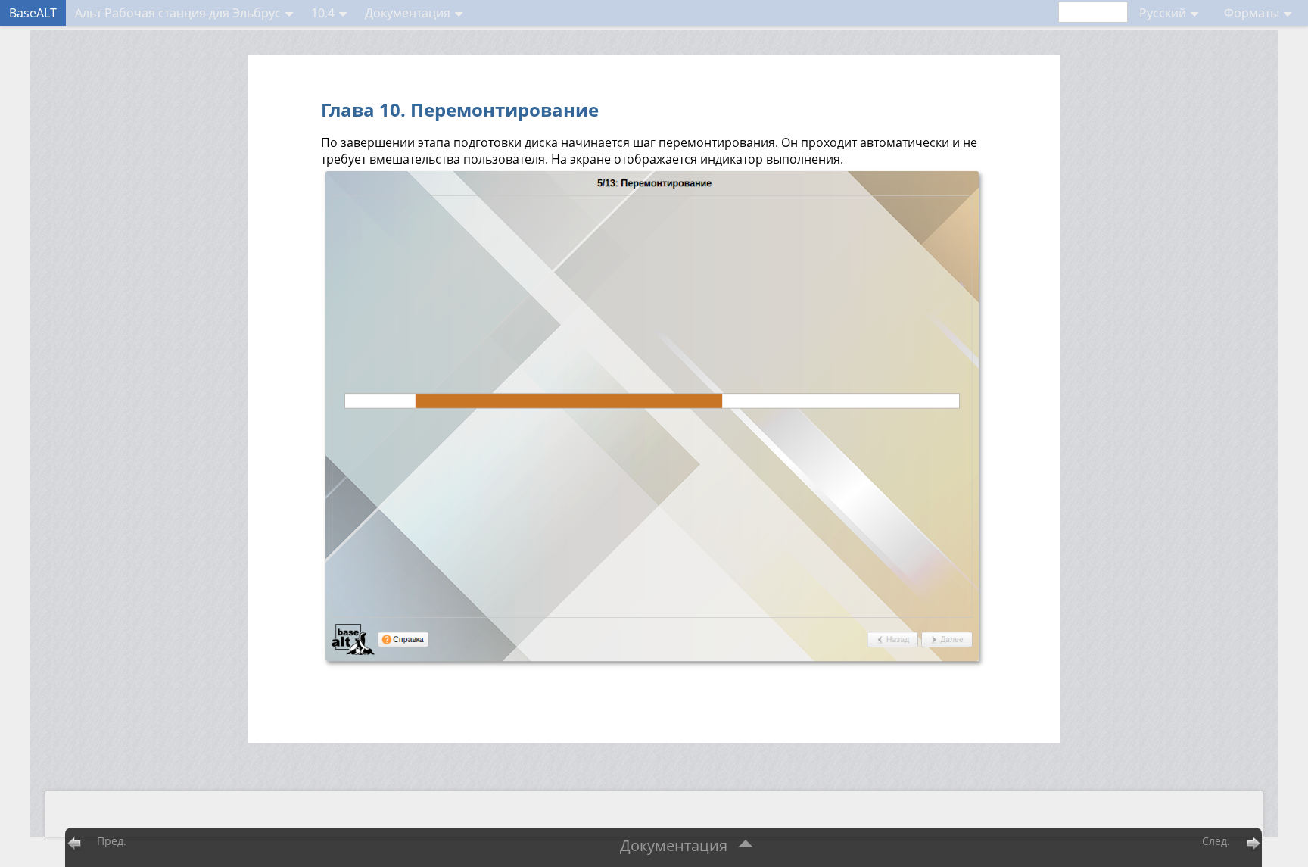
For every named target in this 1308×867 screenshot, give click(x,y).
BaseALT (33, 13)
